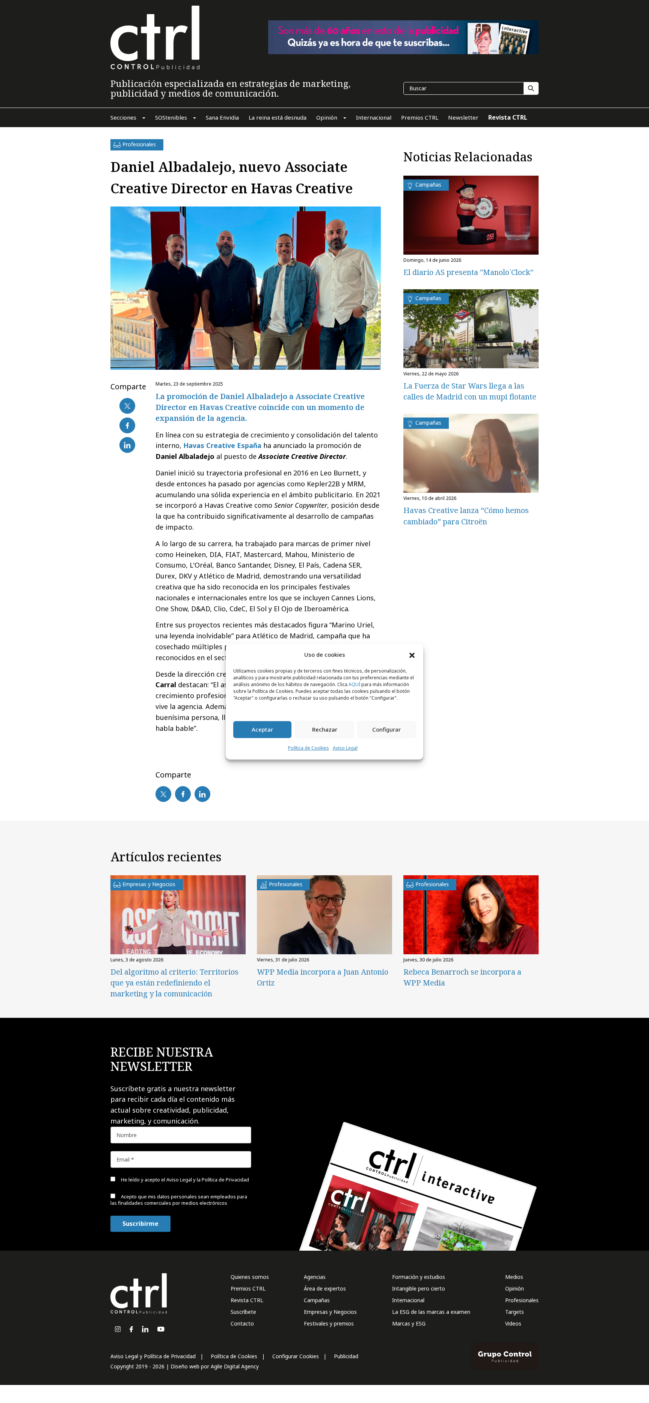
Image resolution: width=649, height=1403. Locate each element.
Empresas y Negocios (330, 1311)
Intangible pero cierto (418, 1288)
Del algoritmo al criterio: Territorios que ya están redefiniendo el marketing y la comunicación (174, 983)
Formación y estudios (418, 1276)
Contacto (242, 1323)
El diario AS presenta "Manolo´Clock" (468, 272)
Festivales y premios (329, 1323)
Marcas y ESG (409, 1323)
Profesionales (522, 1300)
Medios (514, 1276)
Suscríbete (243, 1311)
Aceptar (262, 729)
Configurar (386, 729)
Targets (514, 1311)
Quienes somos (250, 1276)
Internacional (408, 1300)
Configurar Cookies (295, 1356)
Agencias (315, 1276)
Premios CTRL (248, 1288)
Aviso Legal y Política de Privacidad (153, 1356)
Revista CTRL (247, 1300)
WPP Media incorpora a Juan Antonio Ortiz (322, 977)
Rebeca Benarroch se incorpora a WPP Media (462, 977)
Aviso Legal (345, 748)
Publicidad (346, 1356)
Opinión (514, 1288)
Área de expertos (325, 1288)
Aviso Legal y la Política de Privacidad (207, 1179)
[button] (412, 655)
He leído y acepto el (184, 1179)
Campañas (317, 1300)
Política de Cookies (308, 748)
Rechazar (324, 729)
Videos (513, 1323)
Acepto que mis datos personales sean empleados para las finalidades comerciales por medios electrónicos (178, 1199)
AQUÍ (354, 684)
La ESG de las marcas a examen (431, 1311)
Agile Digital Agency (235, 1366)
